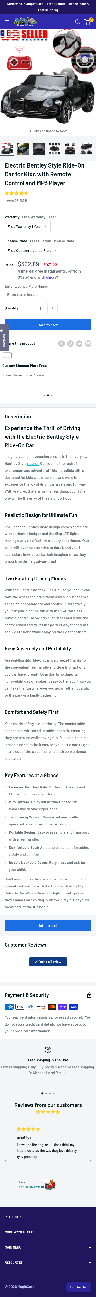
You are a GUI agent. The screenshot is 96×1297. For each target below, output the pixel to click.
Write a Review (53, 962)
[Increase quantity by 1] (52, 308)
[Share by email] (88, 343)
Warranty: (30, 217)
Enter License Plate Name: (26, 286)
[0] (87, 22)
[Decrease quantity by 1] (28, 308)
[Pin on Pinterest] (70, 343)
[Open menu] (7, 22)
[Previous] (5, 1160)
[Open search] (77, 21)
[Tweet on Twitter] (79, 343)
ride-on (33, 463)
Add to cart (48, 324)
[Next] (90, 1160)
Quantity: (12, 308)
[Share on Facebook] (61, 343)
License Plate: (39, 241)
